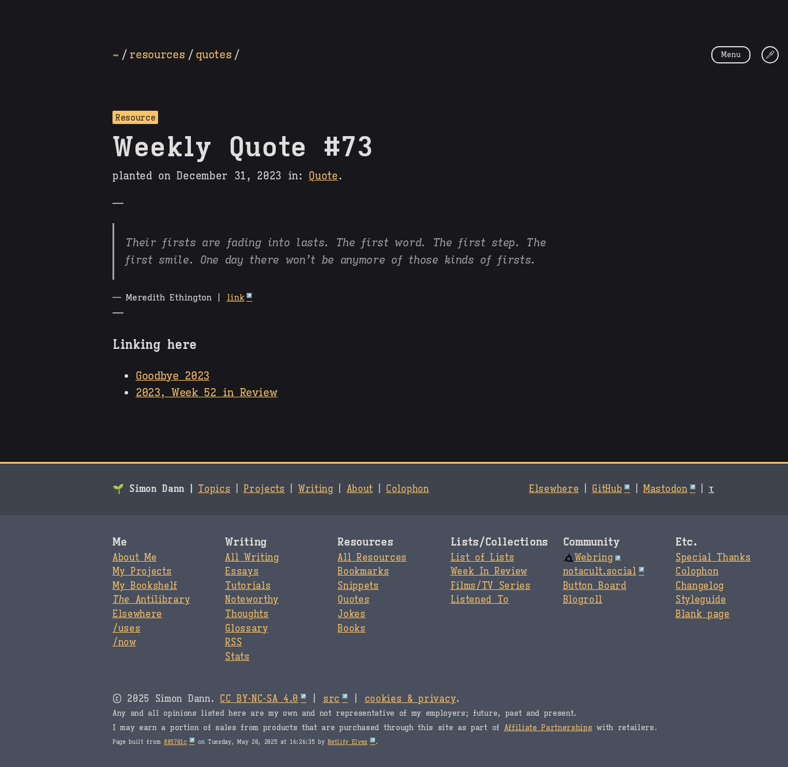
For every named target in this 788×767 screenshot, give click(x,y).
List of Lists (483, 557)
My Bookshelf (144, 586)
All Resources (372, 557)
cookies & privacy (410, 699)
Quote (323, 176)
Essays (241, 571)
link (236, 297)
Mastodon (665, 489)
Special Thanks (713, 557)
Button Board (594, 586)
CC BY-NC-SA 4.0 (259, 699)
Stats (237, 657)
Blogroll (582, 600)
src (331, 699)
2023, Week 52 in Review (206, 392)
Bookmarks (363, 571)
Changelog (700, 586)
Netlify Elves (347, 742)
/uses (126, 628)
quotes (213, 54)
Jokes (351, 614)
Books (351, 628)
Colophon (407, 489)
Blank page (703, 614)
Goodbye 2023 (172, 375)
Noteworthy (252, 600)
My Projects (141, 571)
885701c (175, 742)
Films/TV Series (491, 586)
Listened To (480, 600)
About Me (134, 557)
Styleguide (701, 600)
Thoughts (246, 614)
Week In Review (489, 571)
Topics (214, 489)
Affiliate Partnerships (548, 727)
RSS (233, 642)
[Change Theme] (770, 54)
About (360, 489)
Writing (315, 489)
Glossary (246, 628)
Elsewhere (554, 489)
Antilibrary (151, 600)
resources (157, 54)
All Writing (252, 557)
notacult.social (599, 571)
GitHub (607, 489)
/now (124, 642)
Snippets (357, 586)
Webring (594, 557)
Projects (263, 489)
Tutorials (248, 586)
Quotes (353, 600)
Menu (731, 54)
